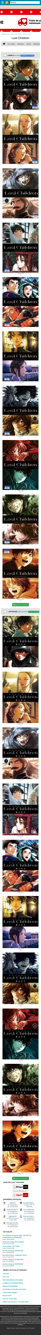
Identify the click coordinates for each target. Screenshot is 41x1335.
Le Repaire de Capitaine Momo (13, 1283)
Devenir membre (11, 1328)
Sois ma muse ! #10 (29, 1216)
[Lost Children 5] (20, 302)
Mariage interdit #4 (13, 1223)
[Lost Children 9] (20, 519)
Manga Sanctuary (11, 1306)
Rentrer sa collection (21, 1328)
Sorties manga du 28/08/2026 (13, 1250)
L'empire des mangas (10, 1292)
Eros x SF (6, 1277)
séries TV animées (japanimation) (29, 1308)
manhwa (11, 1308)
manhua (16, 1308)
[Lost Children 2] (20, 139)
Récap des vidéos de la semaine (13, 1242)
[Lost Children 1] (20, 84)
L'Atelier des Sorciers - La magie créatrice (17, 1302)
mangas (6, 1308)
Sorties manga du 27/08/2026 (13, 1259)
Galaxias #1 (13, 1216)
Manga (7, 3)
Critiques (20, 44)
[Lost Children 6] (20, 356)
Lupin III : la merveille (10, 1298)
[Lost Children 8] (20, 465)
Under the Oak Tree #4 (14, 1209)
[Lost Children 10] (20, 573)
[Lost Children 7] (20, 410)
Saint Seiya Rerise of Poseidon (13, 1280)
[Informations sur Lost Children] (4, 44)
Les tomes (11, 44)
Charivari (6, 1273)
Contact (32, 1328)
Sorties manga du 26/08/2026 (13, 1264)
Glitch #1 (13, 1203)
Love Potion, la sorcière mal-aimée (14, 1289)
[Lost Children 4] (20, 247)
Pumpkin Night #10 (29, 1203)
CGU (28, 1328)
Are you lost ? (7, 1295)
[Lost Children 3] (20, 193)
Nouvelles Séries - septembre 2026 (15, 1255)
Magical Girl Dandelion (10, 1286)
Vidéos (28, 44)
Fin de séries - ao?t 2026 (11, 1246)
